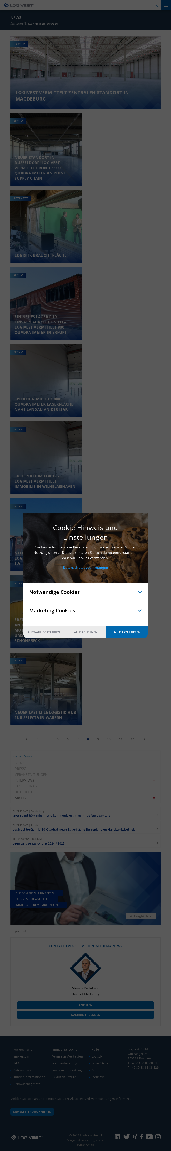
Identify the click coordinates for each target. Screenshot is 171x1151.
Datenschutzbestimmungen (85, 567)
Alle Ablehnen (85, 632)
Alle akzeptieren (127, 632)
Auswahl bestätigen (44, 632)
